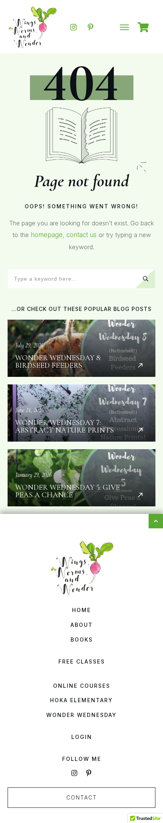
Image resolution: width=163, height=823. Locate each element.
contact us (81, 235)
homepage (47, 235)
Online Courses (81, 685)
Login (81, 737)
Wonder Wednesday (81, 715)
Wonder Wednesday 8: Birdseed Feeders (81, 348)
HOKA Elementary (81, 700)
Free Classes (81, 661)
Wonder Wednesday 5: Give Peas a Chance (81, 477)
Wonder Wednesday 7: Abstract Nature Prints (81, 413)
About (82, 625)
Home (81, 610)
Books (82, 639)
